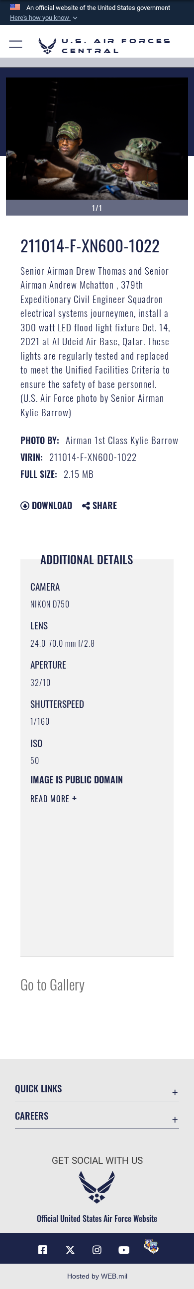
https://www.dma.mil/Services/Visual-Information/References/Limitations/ (90, 938)
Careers (31, 1115)
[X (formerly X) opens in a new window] (70, 1250)
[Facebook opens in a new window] (42, 1250)
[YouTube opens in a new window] (123, 1250)
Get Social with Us (97, 1160)
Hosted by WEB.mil (97, 1276)
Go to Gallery (52, 983)
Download (50, 505)
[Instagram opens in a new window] (97, 1250)
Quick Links (38, 1088)
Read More (51, 799)
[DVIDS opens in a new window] (151, 1246)
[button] (45, 18)
